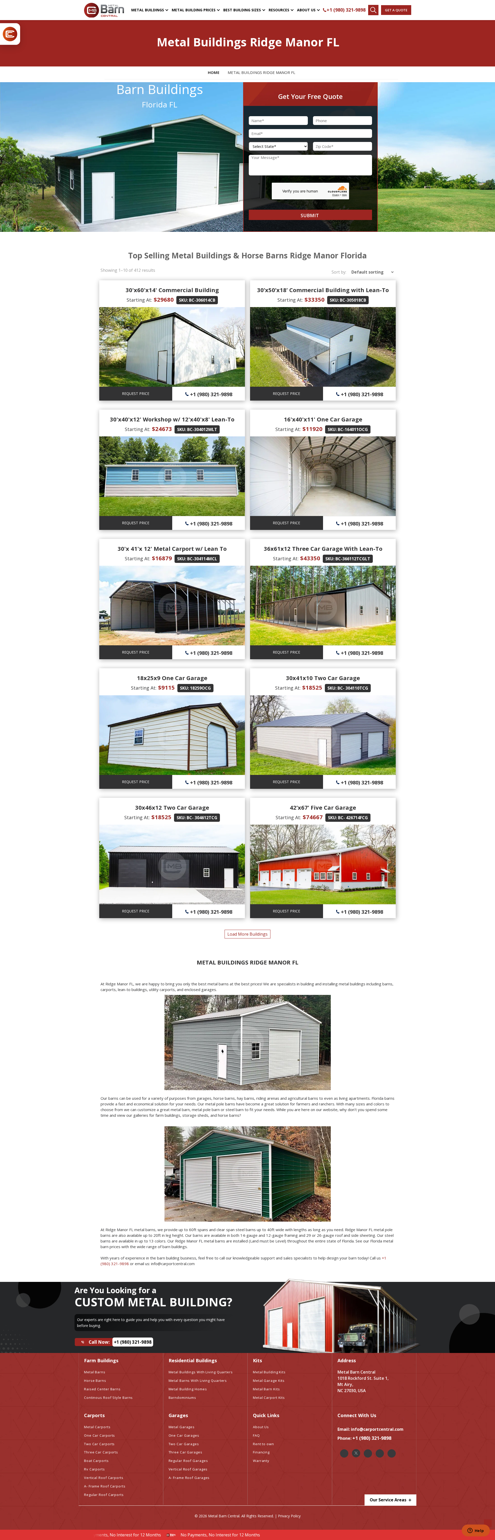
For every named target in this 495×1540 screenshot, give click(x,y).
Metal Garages (182, 1427)
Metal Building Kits (269, 1372)
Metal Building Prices (194, 9)
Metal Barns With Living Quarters (198, 1380)
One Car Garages (184, 1435)
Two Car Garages (184, 1444)
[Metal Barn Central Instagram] (368, 1453)
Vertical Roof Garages (188, 1469)
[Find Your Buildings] (373, 10)
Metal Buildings (147, 9)
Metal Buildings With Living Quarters (201, 1372)
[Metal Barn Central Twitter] (356, 1453)
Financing (261, 1452)
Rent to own (263, 1444)
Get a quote (396, 10)
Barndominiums (182, 1397)
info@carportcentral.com (377, 1429)
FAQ (256, 1435)
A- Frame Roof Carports (105, 1486)
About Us (306, 9)
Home (213, 72)
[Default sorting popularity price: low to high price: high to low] (370, 272)
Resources (279, 9)
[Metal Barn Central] (104, 10)
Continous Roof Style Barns (108, 1397)
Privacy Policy (289, 1515)
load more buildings (247, 934)
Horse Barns (95, 1380)
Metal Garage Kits (269, 1380)
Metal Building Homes (188, 1389)
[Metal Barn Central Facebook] (344, 1453)
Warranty (261, 1460)
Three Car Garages (185, 1452)
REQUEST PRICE (135, 393)
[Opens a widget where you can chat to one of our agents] (475, 1531)
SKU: (183, 300)
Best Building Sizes (242, 9)
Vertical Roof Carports (103, 1477)
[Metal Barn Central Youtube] (391, 1453)
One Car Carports (99, 1435)
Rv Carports (94, 1469)
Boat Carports (96, 1460)
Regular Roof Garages (188, 1460)
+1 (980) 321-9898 (346, 10)
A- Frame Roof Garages (189, 1477)
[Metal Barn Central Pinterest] (380, 1453)
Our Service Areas (388, 1500)
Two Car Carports (99, 1444)
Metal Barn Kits (266, 1389)
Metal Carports (97, 1427)
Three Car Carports (101, 1452)
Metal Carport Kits (269, 1397)
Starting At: (139, 300)
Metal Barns (94, 1372)
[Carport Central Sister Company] (10, 34)
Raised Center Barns (102, 1389)
